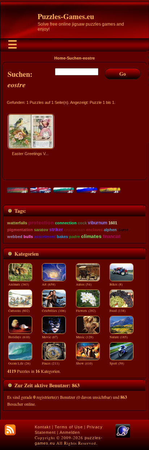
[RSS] (10, 430)
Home (59, 58)
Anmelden (70, 432)
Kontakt (43, 427)
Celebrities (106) (54, 311)
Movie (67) (50, 337)
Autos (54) (83, 284)
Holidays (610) (19, 337)
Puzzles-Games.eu (66, 16)
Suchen (74, 58)
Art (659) (48, 284)
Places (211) (50, 363)
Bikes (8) (116, 284)
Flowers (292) (86, 311)
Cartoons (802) (19, 311)
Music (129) (84, 337)
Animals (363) (18, 284)
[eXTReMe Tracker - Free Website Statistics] (122, 436)
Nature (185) (119, 337)
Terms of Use (69, 427)
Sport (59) (117, 363)
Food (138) (117, 311)
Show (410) (84, 363)
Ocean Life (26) (19, 363)
